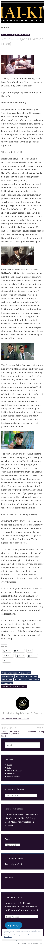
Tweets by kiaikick (13, 864)
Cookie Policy (8, 937)
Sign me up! (13, 925)
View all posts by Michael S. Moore (15, 718)
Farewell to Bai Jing (36, 729)
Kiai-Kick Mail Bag (14, 770)
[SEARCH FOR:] (22, 745)
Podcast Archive (13, 776)
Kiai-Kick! (9, 878)
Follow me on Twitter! (14, 858)
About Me (11, 773)
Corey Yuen (8, 676)
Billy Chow (25, 673)
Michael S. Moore (22, 35)
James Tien (8, 680)
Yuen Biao (35, 680)
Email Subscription (13, 897)
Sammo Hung (22, 680)
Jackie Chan (32, 676)
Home (9, 765)
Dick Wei (20, 676)
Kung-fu (7, 687)
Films (9, 767)
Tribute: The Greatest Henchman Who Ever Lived (10, 731)
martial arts (20, 687)
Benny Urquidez (10, 673)
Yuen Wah (8, 683)
